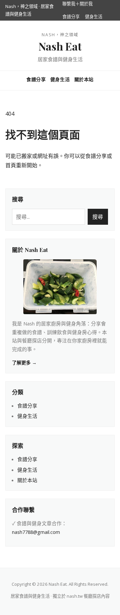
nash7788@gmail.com (36, 532)
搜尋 (97, 216)
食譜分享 (71, 17)
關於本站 (84, 79)
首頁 (10, 165)
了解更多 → (24, 362)
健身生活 (93, 17)
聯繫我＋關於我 (77, 4)
